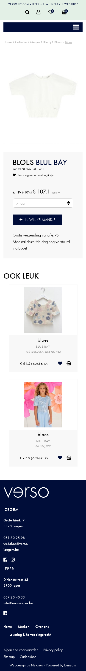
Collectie (21, 42)
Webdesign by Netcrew (26, 665)
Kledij (47, 42)
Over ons (42, 626)
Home (7, 42)
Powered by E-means (61, 665)
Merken (23, 626)
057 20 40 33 (14, 597)
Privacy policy (53, 649)
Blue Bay (51, 162)
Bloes (57, 42)
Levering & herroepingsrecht (30, 634)
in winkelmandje (40, 219)
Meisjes (35, 42)
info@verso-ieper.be (18, 603)
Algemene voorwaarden (20, 649)
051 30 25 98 (14, 537)
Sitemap (9, 656)
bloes (43, 340)
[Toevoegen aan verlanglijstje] (62, 363)
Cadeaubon (28, 656)
